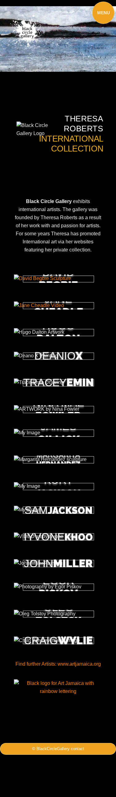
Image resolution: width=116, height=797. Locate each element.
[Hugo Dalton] (58, 332)
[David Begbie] (58, 278)
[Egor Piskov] (58, 587)
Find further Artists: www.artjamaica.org (58, 664)
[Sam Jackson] (58, 510)
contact (77, 748)
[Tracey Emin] (58, 382)
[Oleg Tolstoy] (58, 613)
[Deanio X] (58, 355)
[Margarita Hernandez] (58, 459)
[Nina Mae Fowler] (58, 409)
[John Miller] (58, 563)
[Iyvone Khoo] (58, 536)
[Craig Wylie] (58, 640)
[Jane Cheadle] (58, 305)
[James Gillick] (58, 433)
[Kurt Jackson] (58, 486)
